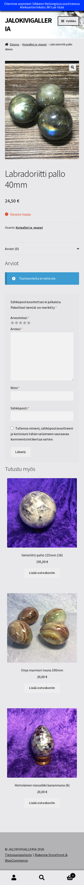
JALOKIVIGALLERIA (28, 24)
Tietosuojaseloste (18, 855)
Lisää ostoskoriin (42, 573)
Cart (64, 874)
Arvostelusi (20, 318)
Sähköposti (20, 408)
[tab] (42, 249)
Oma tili (14, 877)
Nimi (15, 388)
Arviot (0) (12, 249)
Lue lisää (57, 7)
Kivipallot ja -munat (34, 44)
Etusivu (14, 44)
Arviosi (17, 329)
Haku (42, 877)
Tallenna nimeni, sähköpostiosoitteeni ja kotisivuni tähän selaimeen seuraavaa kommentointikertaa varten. (42, 434)
